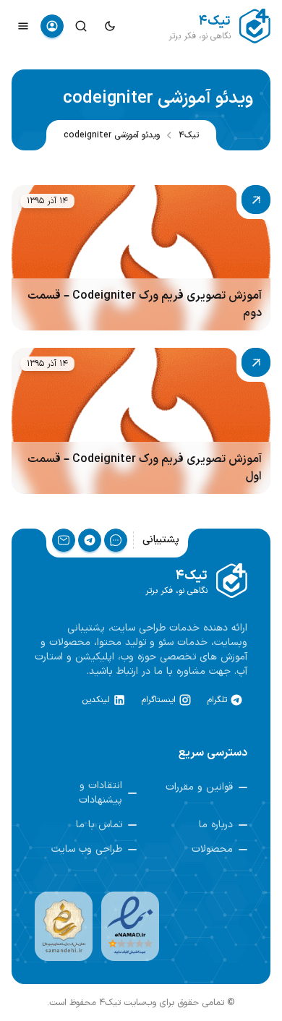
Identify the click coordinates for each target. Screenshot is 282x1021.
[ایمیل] (63, 540)
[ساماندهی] (64, 926)
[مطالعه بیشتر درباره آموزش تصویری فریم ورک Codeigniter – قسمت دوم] (141, 257)
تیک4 (189, 135)
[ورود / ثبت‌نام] (52, 26)
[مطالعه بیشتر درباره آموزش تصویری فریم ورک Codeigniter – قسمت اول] (141, 420)
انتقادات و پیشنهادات (100, 793)
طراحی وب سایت (86, 849)
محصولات (212, 849)
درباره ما (216, 825)
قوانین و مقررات (199, 787)
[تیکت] (115, 540)
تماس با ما (99, 825)
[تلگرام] (89, 540)
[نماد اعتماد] (130, 926)
